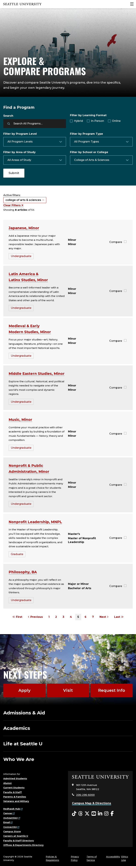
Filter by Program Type (86, 133)
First (18, 616)
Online (116, 120)
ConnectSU (10, 827)
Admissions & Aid (24, 713)
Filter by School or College (89, 152)
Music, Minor (20, 420)
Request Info (111, 690)
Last (117, 616)
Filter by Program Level (20, 133)
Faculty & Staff (12, 792)
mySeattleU (10, 818)
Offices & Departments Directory (23, 845)
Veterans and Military (16, 801)
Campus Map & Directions (91, 803)
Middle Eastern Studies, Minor (37, 374)
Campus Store (12, 831)
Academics (16, 728)
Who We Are (18, 759)
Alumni (7, 783)
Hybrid (78, 120)
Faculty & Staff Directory (18, 840)
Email (6, 822)
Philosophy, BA (23, 572)
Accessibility (113, 856)
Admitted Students (15, 778)
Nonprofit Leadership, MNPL (35, 522)
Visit (68, 690)
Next (103, 616)
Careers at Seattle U (15, 836)
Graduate (17, 554)
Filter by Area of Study (19, 152)
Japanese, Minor (24, 228)
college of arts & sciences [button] (23, 200)
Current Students (14, 787)
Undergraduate (21, 256)
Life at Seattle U (22, 744)
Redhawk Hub (11, 808)
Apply (24, 690)
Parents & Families (14, 796)
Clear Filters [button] (12, 205)
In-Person (97, 120)
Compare (115, 242)
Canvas (7, 813)
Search (8, 115)
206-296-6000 (85, 794)
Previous (36, 616)
